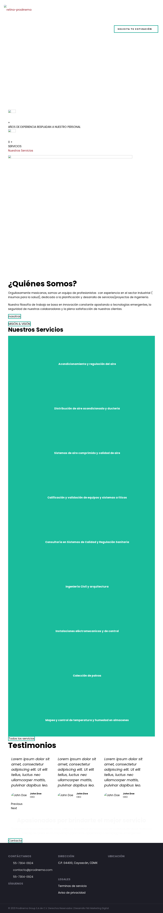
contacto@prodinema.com (32, 870)
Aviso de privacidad (71, 893)
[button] (14, 316)
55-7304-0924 (22, 863)
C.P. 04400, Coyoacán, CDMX (78, 863)
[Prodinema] (18, 9)
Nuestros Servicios (20, 150)
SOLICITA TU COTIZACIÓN (135, 29)
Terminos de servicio (72, 886)
